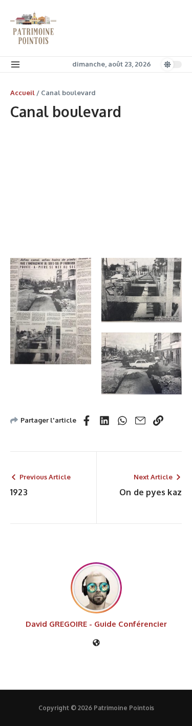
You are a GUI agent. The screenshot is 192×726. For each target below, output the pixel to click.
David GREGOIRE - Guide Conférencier (96, 624)
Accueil (22, 93)
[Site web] (96, 643)
